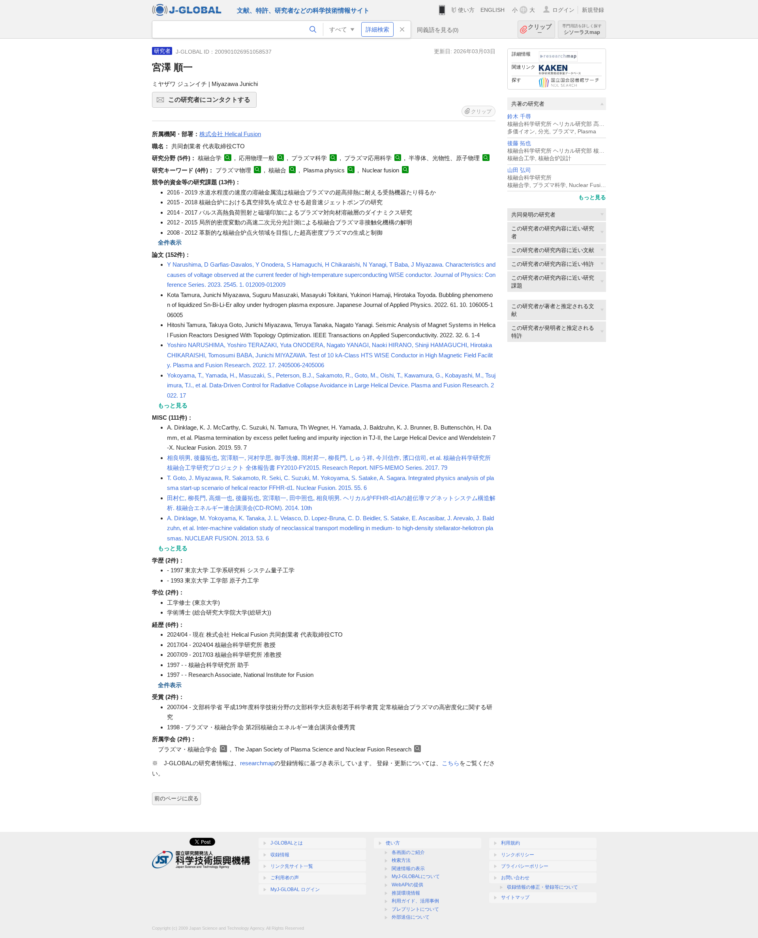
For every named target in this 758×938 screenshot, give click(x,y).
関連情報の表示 (408, 868)
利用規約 (510, 843)
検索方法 (401, 860)
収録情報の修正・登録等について (542, 887)
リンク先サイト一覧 (291, 866)
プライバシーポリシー (524, 866)
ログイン (563, 10)
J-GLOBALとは (286, 843)
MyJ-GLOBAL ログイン (295, 889)
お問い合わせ (515, 877)
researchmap (257, 763)
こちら (451, 763)
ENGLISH (492, 10)
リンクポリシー (517, 855)
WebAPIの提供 (407, 885)
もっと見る (592, 197)
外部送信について (411, 917)
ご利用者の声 (284, 877)
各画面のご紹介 (408, 852)
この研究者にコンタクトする (212, 102)
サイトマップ (515, 897)
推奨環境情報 (406, 893)
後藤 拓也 (519, 143)
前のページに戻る (176, 798)
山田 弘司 (519, 170)
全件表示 (170, 242)
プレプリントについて (415, 909)
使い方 (466, 10)
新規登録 (593, 10)
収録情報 (279, 855)
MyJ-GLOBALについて (416, 876)
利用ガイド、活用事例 (415, 901)
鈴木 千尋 (519, 117)
